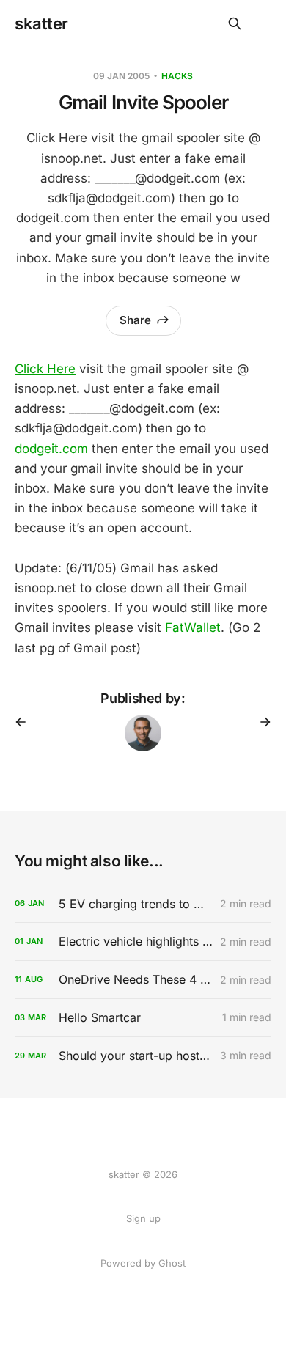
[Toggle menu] (263, 23)
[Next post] (260, 722)
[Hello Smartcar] (143, 1017)
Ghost (172, 1263)
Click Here (45, 368)
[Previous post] (26, 722)
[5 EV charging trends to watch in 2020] (143, 904)
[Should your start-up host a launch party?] (143, 1056)
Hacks (177, 75)
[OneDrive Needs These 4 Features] (143, 979)
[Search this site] (235, 23)
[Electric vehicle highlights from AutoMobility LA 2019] (143, 941)
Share (135, 320)
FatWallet (193, 627)
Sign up (143, 1218)
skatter (41, 23)
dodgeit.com (51, 448)
